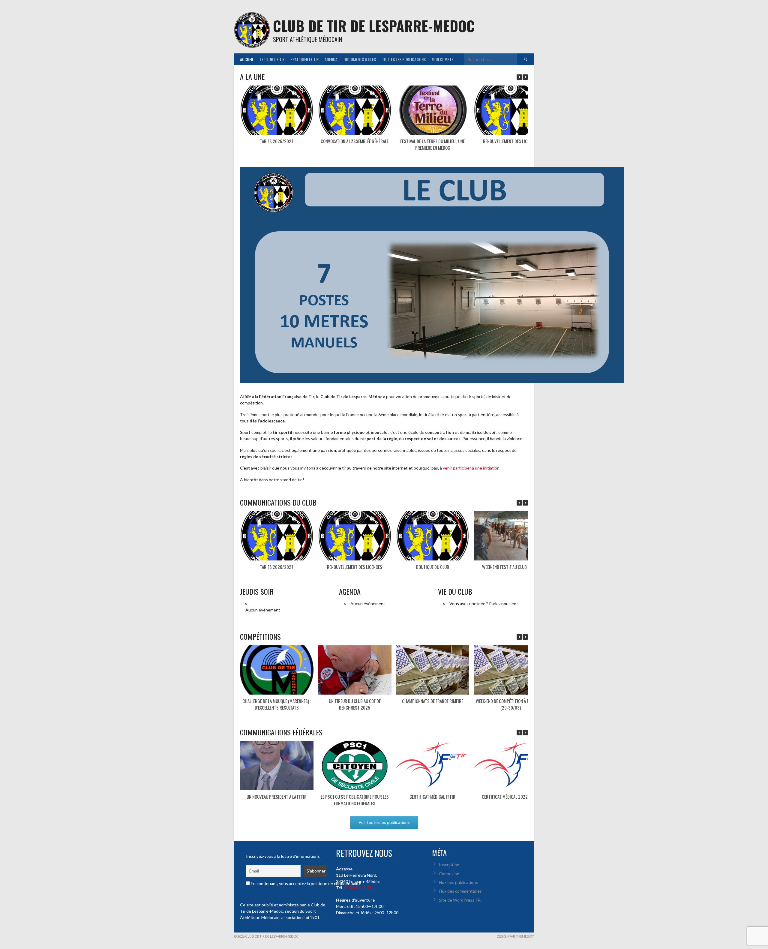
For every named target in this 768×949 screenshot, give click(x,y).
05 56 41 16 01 (357, 887)
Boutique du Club (432, 566)
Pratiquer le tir (304, 59)
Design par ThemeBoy (515, 936)
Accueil (247, 59)
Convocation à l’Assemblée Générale (354, 141)
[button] (525, 77)
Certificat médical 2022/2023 (510, 796)
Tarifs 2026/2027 (276, 141)
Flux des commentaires (460, 890)
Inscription (449, 864)
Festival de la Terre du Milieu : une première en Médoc (432, 144)
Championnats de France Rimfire (432, 701)
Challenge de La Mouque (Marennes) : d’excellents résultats (276, 704)
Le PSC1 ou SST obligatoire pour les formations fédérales (355, 800)
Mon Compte (442, 59)
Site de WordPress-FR (460, 899)
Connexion (449, 873)
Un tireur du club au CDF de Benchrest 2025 (355, 704)
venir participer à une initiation (471, 467)
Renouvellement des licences (510, 141)
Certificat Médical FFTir (432, 796)
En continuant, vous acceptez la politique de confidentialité (305, 883)
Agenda (331, 59)
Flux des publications (458, 882)
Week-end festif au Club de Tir (510, 566)
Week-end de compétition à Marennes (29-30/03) (510, 704)
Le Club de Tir (272, 59)
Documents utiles (360, 59)
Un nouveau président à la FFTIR (277, 796)
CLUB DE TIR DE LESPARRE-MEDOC (374, 25)
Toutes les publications (404, 59)
